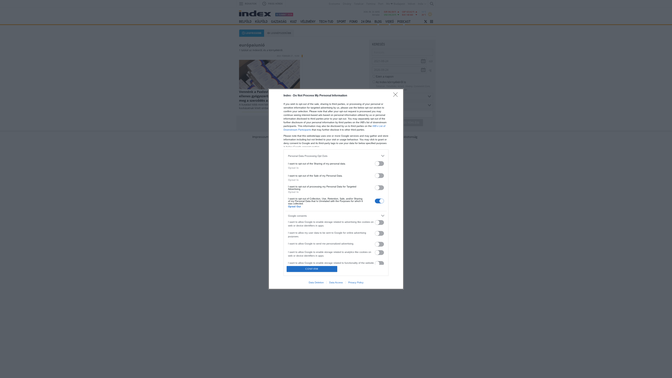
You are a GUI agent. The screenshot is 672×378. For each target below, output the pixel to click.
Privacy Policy (355, 282)
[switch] (379, 163)
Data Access (336, 282)
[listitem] (336, 156)
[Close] (396, 95)
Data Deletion (316, 282)
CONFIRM (311, 269)
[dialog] (336, 189)
